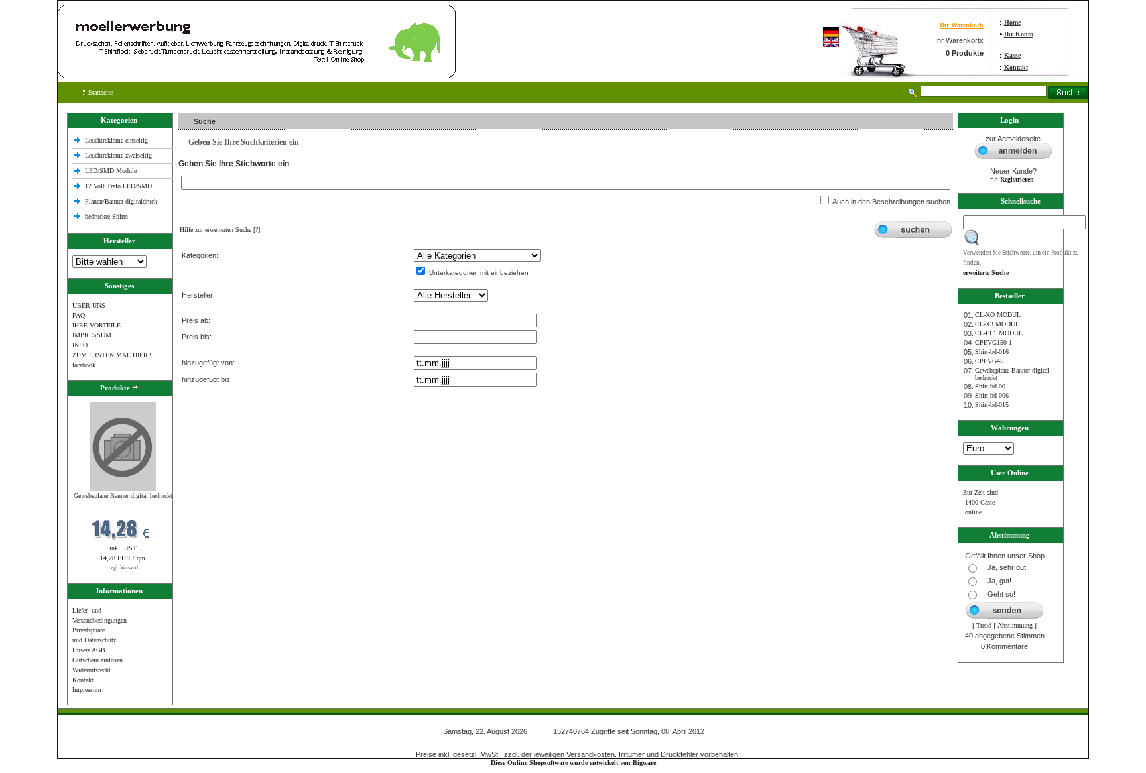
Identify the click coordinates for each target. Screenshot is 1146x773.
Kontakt (1016, 67)
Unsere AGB (88, 650)
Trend (983, 625)
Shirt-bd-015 (992, 404)
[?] (220, 229)
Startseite (99, 92)
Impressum (86, 689)
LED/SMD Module (111, 170)
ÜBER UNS (88, 305)
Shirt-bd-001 (992, 386)
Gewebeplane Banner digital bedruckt (123, 495)
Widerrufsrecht (91, 670)
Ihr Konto (1018, 34)
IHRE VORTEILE (96, 325)
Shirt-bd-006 (992, 395)
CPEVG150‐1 (993, 342)
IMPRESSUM (91, 335)
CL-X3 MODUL (997, 323)
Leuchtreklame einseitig (117, 140)
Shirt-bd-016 (992, 351)
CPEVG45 (989, 361)
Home (1012, 22)
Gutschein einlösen (97, 660)
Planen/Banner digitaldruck (121, 201)
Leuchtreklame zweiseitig (119, 155)
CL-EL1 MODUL (999, 333)
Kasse (1012, 55)
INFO (80, 345)
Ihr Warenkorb (962, 25)
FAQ (78, 315)
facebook (84, 365)
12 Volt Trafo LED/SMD (118, 186)
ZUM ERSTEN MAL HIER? (111, 355)
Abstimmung (1015, 625)
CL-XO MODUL (998, 314)
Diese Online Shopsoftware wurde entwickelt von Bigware (573, 762)
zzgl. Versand (123, 568)
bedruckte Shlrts (106, 216)
